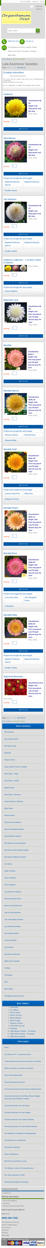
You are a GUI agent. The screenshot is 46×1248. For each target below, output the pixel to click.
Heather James (11, 190)
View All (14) (21, 67)
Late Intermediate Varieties (13, 919)
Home (6, 1047)
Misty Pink (29, 494)
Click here (6, 76)
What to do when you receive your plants (18, 1068)
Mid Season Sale (10, 746)
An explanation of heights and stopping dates (20, 1133)
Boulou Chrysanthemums (13, 905)
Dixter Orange (15, 1020)
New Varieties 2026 (11, 739)
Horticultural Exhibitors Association (16, 1182)
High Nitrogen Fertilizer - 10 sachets (23, 1031)
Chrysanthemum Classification (15, 1140)
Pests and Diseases (11, 1154)
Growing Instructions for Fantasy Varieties (19, 1119)
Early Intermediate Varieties (14, 829)
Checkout (39, 9)
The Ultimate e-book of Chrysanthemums (18, 1168)
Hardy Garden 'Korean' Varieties (15, 767)
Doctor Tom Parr (16, 1015)
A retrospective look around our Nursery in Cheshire (22, 1061)
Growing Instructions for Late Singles (17, 1112)
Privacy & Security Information (13, 1206)
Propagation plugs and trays (14, 996)
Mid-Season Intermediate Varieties (16, 850)
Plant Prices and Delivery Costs (15, 1161)
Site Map (6, 1203)
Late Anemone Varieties (12, 892)
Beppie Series (9, 787)
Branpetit (7, 753)
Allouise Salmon (11, 435)
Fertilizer (7, 968)
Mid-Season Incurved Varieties (15, 843)
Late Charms (9, 947)
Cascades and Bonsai (12, 954)
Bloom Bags (8, 989)
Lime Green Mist (11, 597)
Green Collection (10, 878)
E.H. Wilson (14, 1010)
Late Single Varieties (11, 933)
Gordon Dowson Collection (13, 801)
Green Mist (14, 1007)
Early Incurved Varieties (12, 822)
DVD (6, 982)
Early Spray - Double (11, 780)
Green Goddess (11, 291)
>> (14, 67)
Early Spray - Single (11, 774)
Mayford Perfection (32, 182)
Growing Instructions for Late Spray (16, 1105)
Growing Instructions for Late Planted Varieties (20, 1126)
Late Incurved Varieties (12, 912)
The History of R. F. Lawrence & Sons (17, 1054)
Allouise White (10, 440)
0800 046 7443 (13, 41)
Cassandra (9, 606)
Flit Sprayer (8, 975)
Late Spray (8, 864)
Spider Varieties (9, 871)
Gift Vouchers (9, 732)
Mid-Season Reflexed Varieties (15, 857)
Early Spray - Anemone (12, 794)
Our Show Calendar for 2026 (14, 1175)
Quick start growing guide (13, 1075)
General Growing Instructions (14, 1082)
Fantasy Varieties (10, 940)
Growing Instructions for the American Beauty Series (22, 1089)
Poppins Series (9, 760)
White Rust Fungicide (11, 961)
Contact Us (35, 1)
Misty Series (8, 808)
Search (42, 1)
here (24, 82)
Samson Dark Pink (12, 494)
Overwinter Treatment (12, 1147)
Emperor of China (12, 499)
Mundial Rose (30, 435)
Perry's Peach (15, 1012)
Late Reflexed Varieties (12, 926)
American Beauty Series (12, 899)
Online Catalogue (6, 59)
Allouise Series (9, 815)
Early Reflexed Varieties (12, 836)
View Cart (39, 6)
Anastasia (13, 1028)
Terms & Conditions (25, 1)
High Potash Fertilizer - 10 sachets (22, 1034)
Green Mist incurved (17, 1026)
